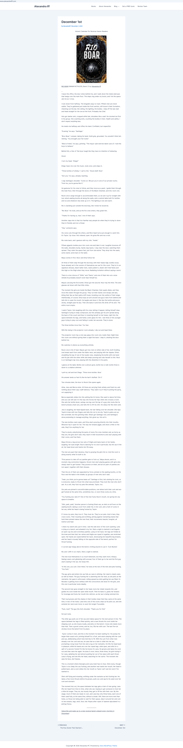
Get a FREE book (128, 6)
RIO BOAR (64, 86)
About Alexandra (105, 6)
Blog (115, 6)
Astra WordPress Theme (108, 746)
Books (93, 6)
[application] (118, 6)
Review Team (142, 6)
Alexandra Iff (42, 6)
